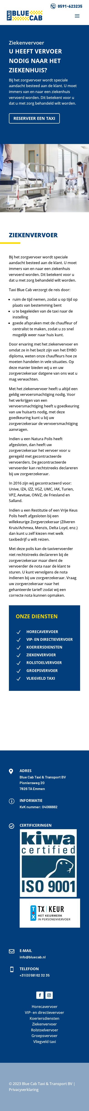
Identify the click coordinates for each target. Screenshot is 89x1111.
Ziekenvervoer (44, 1024)
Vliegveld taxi (44, 1041)
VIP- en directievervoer (44, 1012)
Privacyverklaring (24, 1089)
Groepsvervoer (44, 1035)
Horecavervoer (45, 1006)
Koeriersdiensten (44, 1018)
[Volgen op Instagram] (49, 995)
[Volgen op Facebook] (40, 995)
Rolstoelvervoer (44, 1030)
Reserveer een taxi (34, 118)
